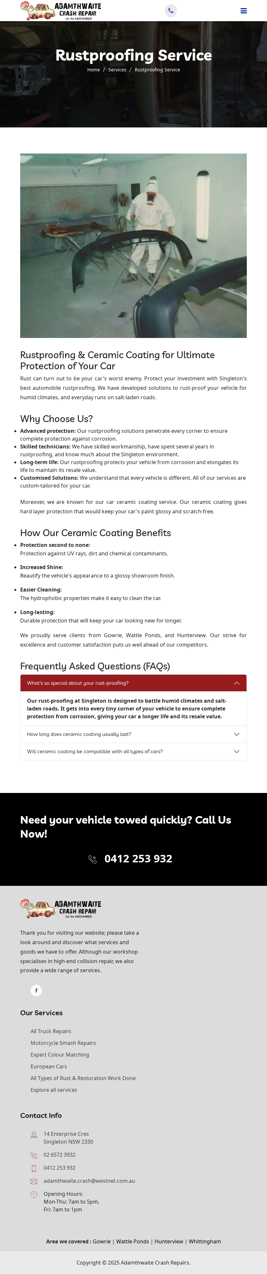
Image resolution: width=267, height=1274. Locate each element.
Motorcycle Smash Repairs (63, 1043)
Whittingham (205, 1241)
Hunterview (169, 1241)
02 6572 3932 (60, 1154)
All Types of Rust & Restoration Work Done (83, 1078)
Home (93, 69)
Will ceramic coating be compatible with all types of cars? (95, 751)
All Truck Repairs (51, 1031)
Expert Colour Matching (60, 1054)
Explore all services (54, 1089)
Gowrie (102, 1241)
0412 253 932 (138, 858)
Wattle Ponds (132, 1241)
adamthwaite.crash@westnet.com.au (89, 1180)
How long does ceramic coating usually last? (79, 734)
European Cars (49, 1066)
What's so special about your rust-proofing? (78, 683)
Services (117, 69)
